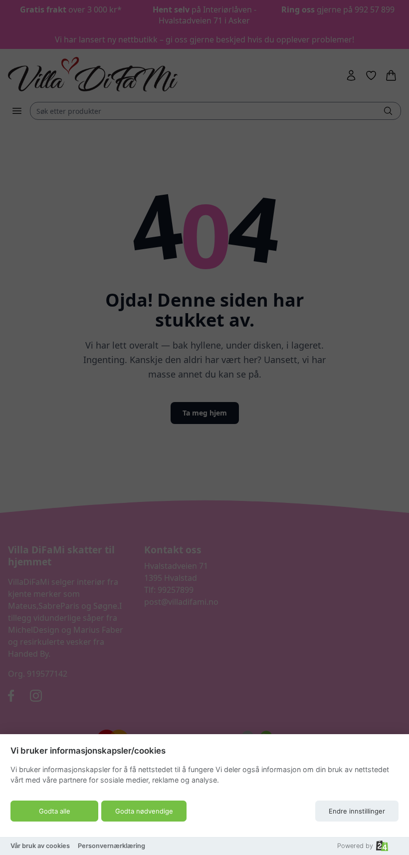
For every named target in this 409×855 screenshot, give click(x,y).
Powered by (355, 846)
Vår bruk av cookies (40, 846)
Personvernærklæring (111, 846)
